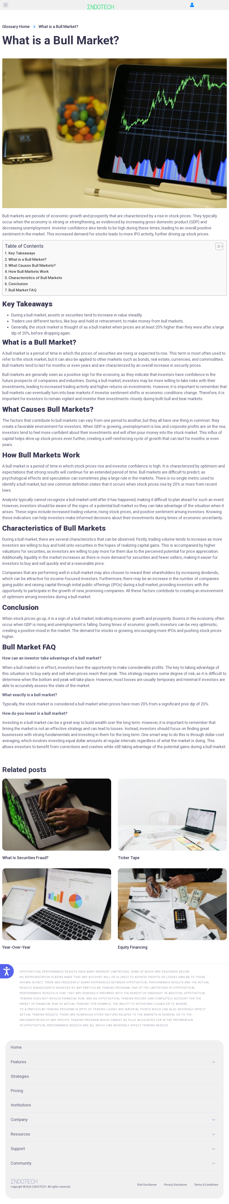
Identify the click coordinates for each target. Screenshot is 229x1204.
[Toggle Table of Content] (217, 246)
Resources (20, 1134)
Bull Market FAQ (22, 290)
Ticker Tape (129, 857)
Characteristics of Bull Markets (35, 277)
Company (19, 1119)
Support (18, 1148)
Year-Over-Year (16, 947)
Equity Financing (132, 947)
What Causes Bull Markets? (32, 265)
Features (18, 1061)
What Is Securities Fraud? (25, 857)
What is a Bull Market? (27, 259)
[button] (5, 5)
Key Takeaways (21, 253)
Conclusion (18, 284)
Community (21, 1163)
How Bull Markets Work (29, 271)
